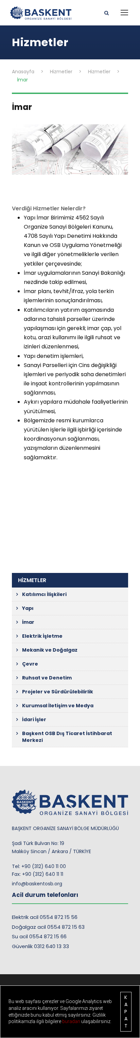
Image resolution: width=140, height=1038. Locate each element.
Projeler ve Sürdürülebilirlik (57, 691)
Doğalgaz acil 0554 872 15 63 (48, 926)
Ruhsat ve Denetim (47, 677)
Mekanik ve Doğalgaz (49, 650)
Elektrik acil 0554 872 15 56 (44, 917)
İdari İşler (34, 719)
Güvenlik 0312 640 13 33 (40, 946)
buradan (71, 1021)
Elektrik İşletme (42, 636)
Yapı (28, 608)
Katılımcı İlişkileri (44, 594)
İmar (28, 622)
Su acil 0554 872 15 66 (39, 936)
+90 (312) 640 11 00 (43, 866)
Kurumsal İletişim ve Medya (57, 705)
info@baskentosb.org (37, 883)
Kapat (125, 1011)
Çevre (30, 663)
